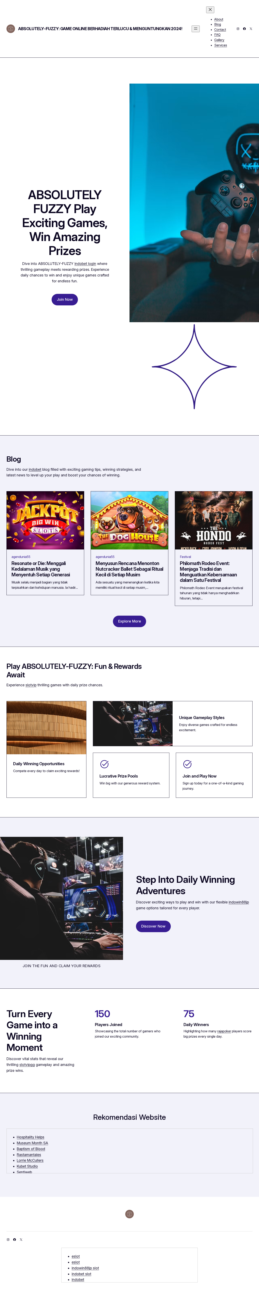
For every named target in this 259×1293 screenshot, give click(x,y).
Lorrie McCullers (30, 1160)
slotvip (30, 685)
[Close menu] (210, 9)
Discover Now (153, 926)
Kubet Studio (27, 1166)
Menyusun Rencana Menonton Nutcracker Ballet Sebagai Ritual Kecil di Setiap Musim (129, 569)
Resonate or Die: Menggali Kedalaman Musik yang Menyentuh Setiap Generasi (41, 569)
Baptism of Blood (31, 1149)
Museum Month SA (32, 1143)
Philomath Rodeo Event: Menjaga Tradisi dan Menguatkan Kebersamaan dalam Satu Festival (208, 572)
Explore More (129, 621)
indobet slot (81, 1274)
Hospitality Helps (30, 1137)
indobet (35, 469)
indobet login (85, 263)
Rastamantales (29, 1155)
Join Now (65, 299)
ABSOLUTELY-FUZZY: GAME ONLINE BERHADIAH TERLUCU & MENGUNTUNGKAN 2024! (100, 28)
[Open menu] (196, 28)
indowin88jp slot (85, 1268)
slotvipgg (27, 1064)
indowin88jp (239, 902)
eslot (76, 1256)
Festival (185, 557)
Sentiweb (24, 1172)
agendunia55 (21, 557)
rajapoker (224, 1031)
